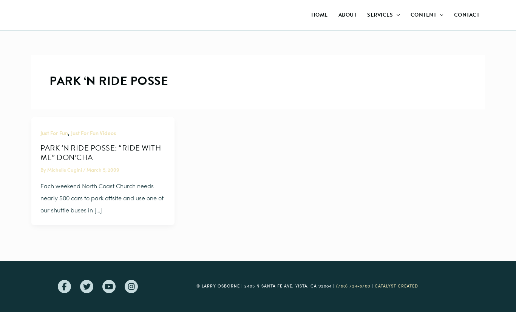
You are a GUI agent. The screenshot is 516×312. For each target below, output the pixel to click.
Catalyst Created (396, 286)
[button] (396, 15)
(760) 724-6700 (353, 286)
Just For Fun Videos (93, 133)
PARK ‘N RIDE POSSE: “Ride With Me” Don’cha (100, 152)
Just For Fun (54, 133)
